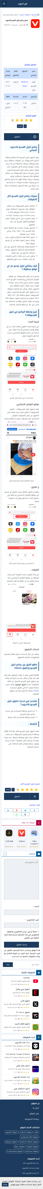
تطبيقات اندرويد (25, 14)
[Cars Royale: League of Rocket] (21, 1057)
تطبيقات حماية (19, 1146)
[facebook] (34, 810)
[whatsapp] (17, 814)
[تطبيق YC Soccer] (21, 1015)
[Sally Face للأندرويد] (21, 1046)
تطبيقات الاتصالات (26, 1132)
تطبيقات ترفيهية (11, 1141)
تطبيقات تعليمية (32, 1146)
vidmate (36, 690)
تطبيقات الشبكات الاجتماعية (29, 1141)
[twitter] (26, 810)
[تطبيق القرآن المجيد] (21, 1027)
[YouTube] (21, 981)
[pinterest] (17, 810)
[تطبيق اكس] (21, 1004)
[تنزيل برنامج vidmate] (22, 839)
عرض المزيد (14, 1184)
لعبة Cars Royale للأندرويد (30, 1168)
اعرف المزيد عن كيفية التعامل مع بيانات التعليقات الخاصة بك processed (22, 955)
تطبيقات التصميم (11, 1132)
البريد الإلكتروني (32, 920)
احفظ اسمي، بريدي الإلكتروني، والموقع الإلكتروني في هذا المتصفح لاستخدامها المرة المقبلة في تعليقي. (21, 934)
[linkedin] (9, 810)
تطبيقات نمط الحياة (31, 1151)
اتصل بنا (36, 1108)
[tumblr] (26, 814)
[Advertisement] (21, 47)
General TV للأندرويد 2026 (30, 1173)
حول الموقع (34, 1113)
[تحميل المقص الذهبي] (9, 839)
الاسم (36, 906)
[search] (4, 3)
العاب (36, 1132)
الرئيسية (34, 14)
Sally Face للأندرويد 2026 (31, 1163)
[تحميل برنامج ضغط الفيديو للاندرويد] (34, 839)
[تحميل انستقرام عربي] (21, 1092)
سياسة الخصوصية (32, 1119)
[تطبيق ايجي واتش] (21, 992)
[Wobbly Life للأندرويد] (21, 1080)
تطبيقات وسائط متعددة (14, 1151)
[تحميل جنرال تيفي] (21, 1069)
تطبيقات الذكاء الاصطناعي (29, 1137)
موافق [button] (5, 1184)
